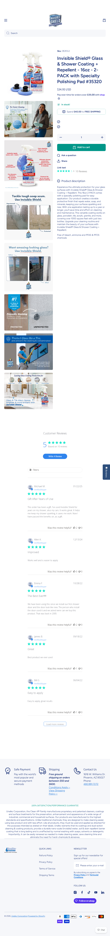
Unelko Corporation (19, 916)
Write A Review (55, 456)
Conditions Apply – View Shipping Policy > (59, 790)
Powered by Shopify (36, 916)
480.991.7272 (91, 784)
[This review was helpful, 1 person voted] (74, 668)
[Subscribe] (102, 865)
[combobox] (55, 33)
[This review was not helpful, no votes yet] (79, 527)
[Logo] (55, 20)
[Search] (6, 33)
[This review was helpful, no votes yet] (74, 571)
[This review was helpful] (74, 527)
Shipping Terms (46, 875)
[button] (104, 20)
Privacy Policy (45, 862)
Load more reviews (55, 724)
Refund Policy (46, 855)
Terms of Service (47, 868)
